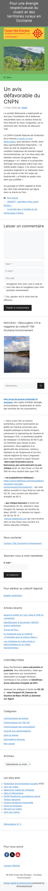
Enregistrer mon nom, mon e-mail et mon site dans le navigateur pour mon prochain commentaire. (25, 287)
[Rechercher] (40, 386)
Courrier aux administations (17, 731)
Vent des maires (12, 812)
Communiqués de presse (16, 718)
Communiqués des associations (19, 727)
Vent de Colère (11, 787)
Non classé (12, 198)
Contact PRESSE (12, 865)
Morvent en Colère (13, 809)
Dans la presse (11, 735)
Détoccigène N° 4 (12, 824)
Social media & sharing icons (18, 883)
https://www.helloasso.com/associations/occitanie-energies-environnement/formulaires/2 (24, 484)
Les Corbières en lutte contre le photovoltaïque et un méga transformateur (19, 644)
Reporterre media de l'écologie (19, 790)
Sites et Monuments (14, 793)
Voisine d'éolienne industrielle (18, 802)
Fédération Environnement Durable (21, 783)
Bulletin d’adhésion (13, 595)
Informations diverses (14, 739)
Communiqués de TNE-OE (17, 722)
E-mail (7, 562)
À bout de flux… (11, 629)
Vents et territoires (13, 806)
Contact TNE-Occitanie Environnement (23, 543)
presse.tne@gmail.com (15, 518)
